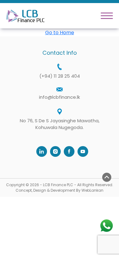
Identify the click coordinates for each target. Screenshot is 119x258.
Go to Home (59, 32)
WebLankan (92, 190)
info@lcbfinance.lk (59, 97)
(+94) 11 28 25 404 (59, 76)
